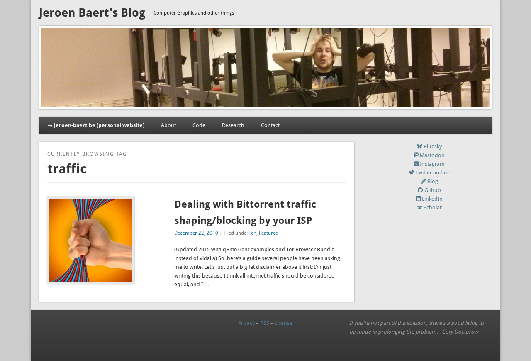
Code (198, 125)
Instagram (432, 164)
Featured (268, 233)
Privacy (246, 323)
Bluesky (433, 146)
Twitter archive (433, 172)
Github (432, 190)
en (253, 233)
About (168, 125)
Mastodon (432, 155)
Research (233, 125)
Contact (270, 125)
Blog (432, 181)
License (283, 323)
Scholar (433, 207)
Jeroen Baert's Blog (92, 13)
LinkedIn (432, 199)
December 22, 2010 (196, 233)
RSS (264, 323)
